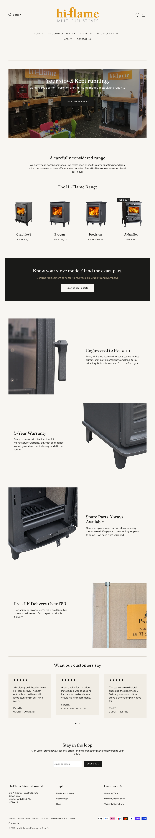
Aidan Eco (131, 234)
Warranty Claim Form (114, 804)
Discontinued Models (62, 33)
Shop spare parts (77, 101)
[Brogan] (59, 213)
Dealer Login (62, 798)
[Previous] (8, 696)
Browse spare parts (77, 287)
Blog (58, 804)
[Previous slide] (11, 103)
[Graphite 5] (23, 213)
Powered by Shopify (39, 828)
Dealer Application (65, 793)
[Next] (146, 696)
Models (38, 33)
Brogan (59, 234)
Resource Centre (108, 33)
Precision (95, 234)
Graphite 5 (23, 234)
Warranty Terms (112, 793)
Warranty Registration (114, 798)
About (68, 39)
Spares (84, 33)
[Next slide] (143, 103)
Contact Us (84, 39)
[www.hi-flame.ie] (77, 14)
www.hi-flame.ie (22, 828)
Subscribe (93, 764)
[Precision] (95, 213)
